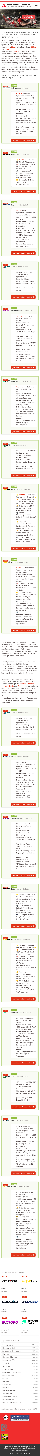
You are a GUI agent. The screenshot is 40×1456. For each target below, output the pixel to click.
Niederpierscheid (20, 1399)
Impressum (27, 1453)
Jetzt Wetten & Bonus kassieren (23, 141)
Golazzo (19, 93)
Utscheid (20, 1363)
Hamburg (4, 686)
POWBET (22, 495)
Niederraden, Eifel (20, 1390)
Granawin (19, 387)
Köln (19, 686)
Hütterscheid (20, 1384)
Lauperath (20, 1387)
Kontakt (11, 1453)
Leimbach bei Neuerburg (20, 1402)
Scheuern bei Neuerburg (20, 1351)
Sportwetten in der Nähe (9, 1409)
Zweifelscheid (20, 1393)
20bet (7, 49)
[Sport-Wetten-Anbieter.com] (16, 5)
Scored (19, 210)
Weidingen (20, 1366)
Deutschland (17, 51)
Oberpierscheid (20, 1375)
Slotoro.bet (20, 316)
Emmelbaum (20, 1381)
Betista (21, 160)
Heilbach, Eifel (20, 1369)
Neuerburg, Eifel (20, 1348)
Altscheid (20, 1378)
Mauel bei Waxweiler (20, 1396)
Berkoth (26, 88)
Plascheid (20, 1354)
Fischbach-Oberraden (20, 1357)
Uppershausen (20, 1345)
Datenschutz (19, 1453)
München (30, 684)
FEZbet (18, 568)
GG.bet (33, 47)
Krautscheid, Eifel (20, 1360)
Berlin (11, 686)
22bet (13, 47)
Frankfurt (22, 684)
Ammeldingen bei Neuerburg (20, 1372)
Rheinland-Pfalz (32, 1409)
